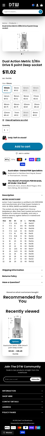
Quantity (6, 125)
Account (37, 5)
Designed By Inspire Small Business (22, 423)
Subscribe (35, 379)
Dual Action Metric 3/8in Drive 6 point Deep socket (15, 336)
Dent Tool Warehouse (25, 420)
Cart (41, 5)
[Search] (40, 12)
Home (4, 23)
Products (12, 23)
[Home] (13, 5)
